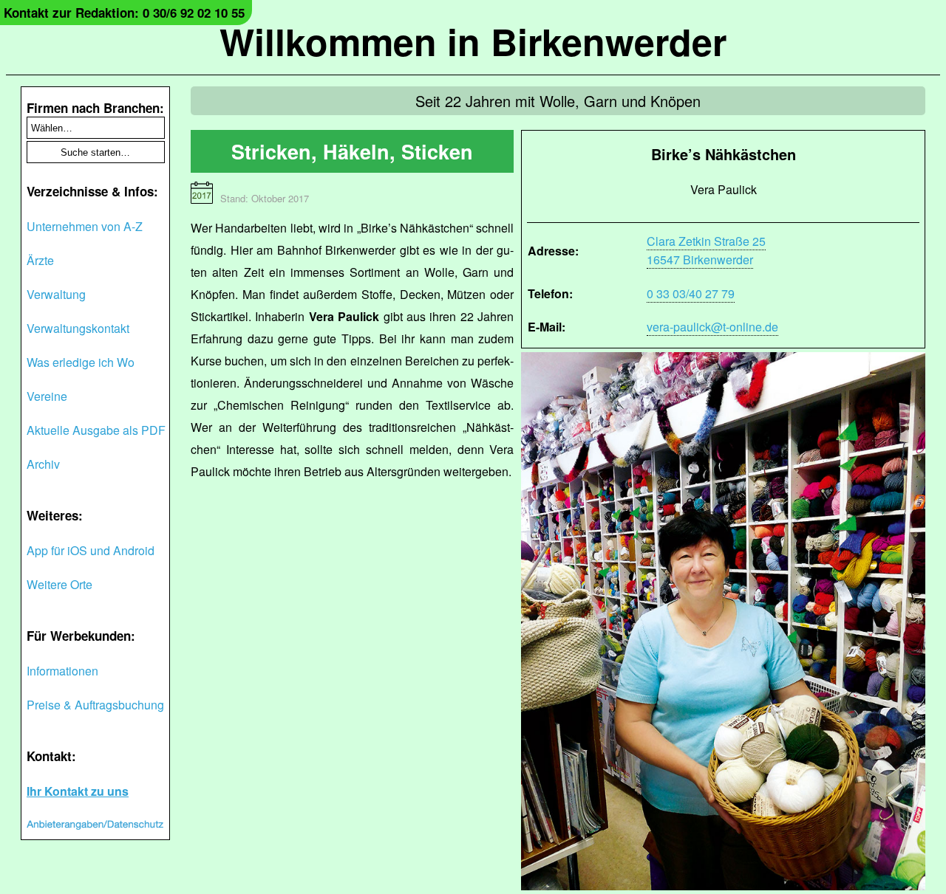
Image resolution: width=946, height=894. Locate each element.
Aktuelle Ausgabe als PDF (96, 430)
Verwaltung (56, 294)
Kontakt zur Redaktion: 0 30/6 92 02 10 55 (124, 12)
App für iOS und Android (90, 550)
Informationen (62, 670)
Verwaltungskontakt (78, 328)
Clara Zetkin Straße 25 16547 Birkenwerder (706, 250)
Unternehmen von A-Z (85, 226)
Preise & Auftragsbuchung (95, 704)
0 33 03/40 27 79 (691, 293)
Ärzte (40, 260)
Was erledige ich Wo (81, 362)
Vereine (47, 396)
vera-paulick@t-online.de (712, 326)
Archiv (43, 463)
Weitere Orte (59, 584)
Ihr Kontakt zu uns (78, 791)
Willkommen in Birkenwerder (473, 41)
